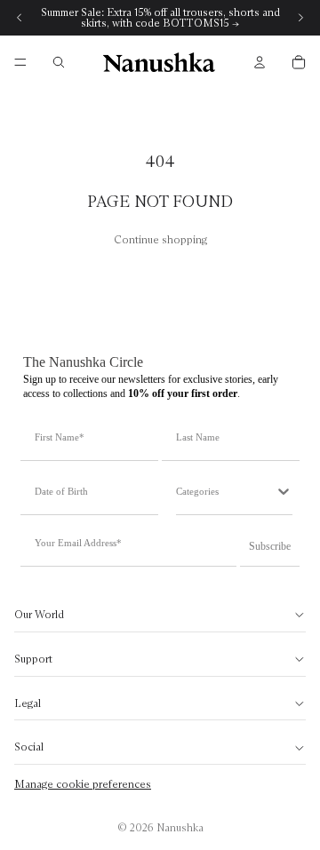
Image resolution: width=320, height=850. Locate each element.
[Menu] (20, 62)
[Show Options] (283, 491)
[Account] (259, 62)
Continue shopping (160, 239)
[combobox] (225, 491)
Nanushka (180, 827)
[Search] (58, 62)
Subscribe (270, 546)
